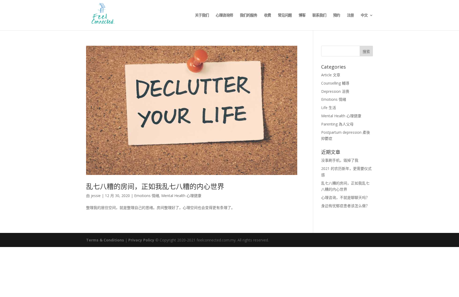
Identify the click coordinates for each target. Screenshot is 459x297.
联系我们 (319, 15)
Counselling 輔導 (335, 83)
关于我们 (202, 15)
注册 (350, 15)
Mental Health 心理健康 (181, 195)
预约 (336, 15)
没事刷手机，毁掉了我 (339, 160)
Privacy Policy (141, 239)
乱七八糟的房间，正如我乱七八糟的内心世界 (155, 186)
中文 (364, 15)
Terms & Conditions (105, 239)
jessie (96, 195)
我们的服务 (248, 15)
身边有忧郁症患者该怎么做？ (345, 205)
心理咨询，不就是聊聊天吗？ (345, 197)
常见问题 (285, 15)
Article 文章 (330, 74)
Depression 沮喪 (335, 91)
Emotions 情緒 (146, 195)
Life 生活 (328, 107)
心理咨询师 (224, 15)
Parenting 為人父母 (337, 124)
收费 (267, 15)
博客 (302, 15)
